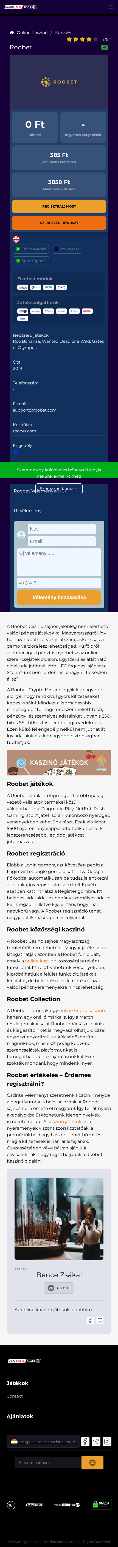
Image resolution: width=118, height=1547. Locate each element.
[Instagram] (99, 1320)
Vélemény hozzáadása (59, 597)
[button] (111, 7)
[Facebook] (90, 1320)
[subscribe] (92, 1462)
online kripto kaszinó (82, 1010)
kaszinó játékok (64, 1121)
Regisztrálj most (59, 206)
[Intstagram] (107, 1441)
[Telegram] (96, 1441)
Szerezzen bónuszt (59, 223)
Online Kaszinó (32, 32)
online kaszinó (40, 961)
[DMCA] (101, 1505)
